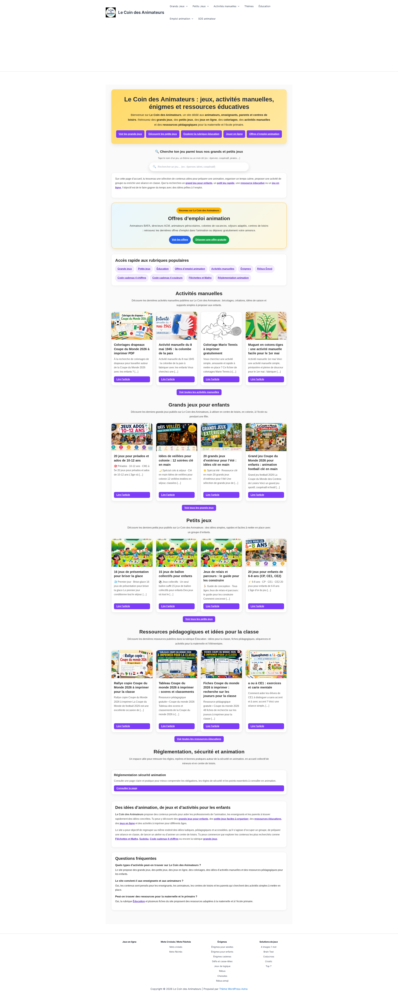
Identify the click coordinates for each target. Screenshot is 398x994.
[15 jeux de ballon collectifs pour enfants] (176, 553)
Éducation (264, 6)
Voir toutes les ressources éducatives (199, 739)
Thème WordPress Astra (233, 988)
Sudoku (144, 839)
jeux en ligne (127, 823)
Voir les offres (180, 239)
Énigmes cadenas (222, 956)
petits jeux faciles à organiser (231, 819)
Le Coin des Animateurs (141, 12)
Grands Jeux (177, 6)
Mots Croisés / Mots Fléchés (176, 941)
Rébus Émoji (264, 268)
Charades (222, 976)
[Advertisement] (199, 48)
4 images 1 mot (268, 947)
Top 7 (268, 966)
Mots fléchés (175, 951)
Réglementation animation (233, 277)
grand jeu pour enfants (198, 183)
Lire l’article (123, 379)
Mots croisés (175, 947)
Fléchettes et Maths (200, 277)
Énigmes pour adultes (222, 947)
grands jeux (210, 839)
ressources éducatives (267, 819)
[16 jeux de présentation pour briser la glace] (132, 553)
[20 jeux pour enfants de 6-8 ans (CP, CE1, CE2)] (266, 553)
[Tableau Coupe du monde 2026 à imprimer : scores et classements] (176, 664)
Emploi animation (180, 18)
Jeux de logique (222, 966)
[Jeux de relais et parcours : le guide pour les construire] (221, 553)
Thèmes (249, 6)
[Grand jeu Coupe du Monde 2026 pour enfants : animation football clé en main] (266, 437)
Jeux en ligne (129, 941)
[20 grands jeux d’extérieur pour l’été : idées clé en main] (221, 437)
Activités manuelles (225, 6)
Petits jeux (144, 268)
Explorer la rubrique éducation (201, 134)
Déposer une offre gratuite (210, 239)
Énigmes (246, 268)
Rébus (222, 971)
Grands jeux (125, 268)
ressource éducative (253, 183)
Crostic (268, 961)
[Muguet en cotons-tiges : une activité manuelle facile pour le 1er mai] (266, 326)
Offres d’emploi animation (264, 134)
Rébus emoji (222, 980)
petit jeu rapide (225, 183)
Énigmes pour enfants (222, 951)
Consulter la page (126, 788)
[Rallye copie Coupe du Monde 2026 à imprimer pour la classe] (132, 664)
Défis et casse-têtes (222, 961)
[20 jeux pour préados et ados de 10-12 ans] (132, 437)
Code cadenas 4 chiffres (132, 277)
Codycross (268, 956)
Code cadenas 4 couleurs (167, 277)
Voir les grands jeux (130, 134)
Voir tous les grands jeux (199, 507)
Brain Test (269, 951)
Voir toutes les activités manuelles (199, 392)
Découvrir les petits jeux (162, 134)
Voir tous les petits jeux (199, 619)
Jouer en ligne (234, 134)
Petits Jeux (199, 6)
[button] (186, 6)
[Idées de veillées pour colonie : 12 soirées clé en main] (176, 437)
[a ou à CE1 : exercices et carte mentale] (266, 664)
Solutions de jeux (268, 941)
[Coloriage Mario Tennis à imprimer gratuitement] (221, 326)
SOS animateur (207, 18)
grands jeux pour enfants (193, 819)
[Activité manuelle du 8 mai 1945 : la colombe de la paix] (176, 326)
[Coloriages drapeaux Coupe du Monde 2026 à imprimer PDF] (132, 326)
